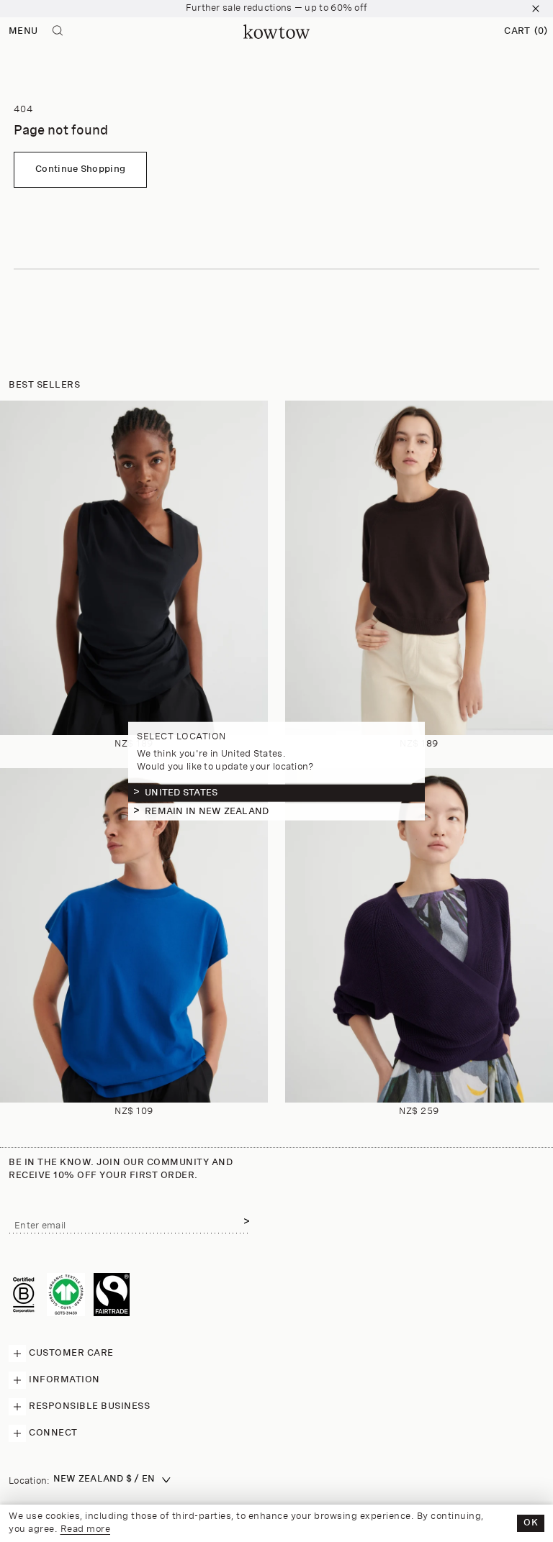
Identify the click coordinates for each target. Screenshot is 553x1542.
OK (530, 1523)
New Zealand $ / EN (104, 1479)
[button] (525, 31)
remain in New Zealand (207, 811)
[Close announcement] (535, 8)
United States (181, 792)
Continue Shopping (80, 169)
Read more (85, 1529)
